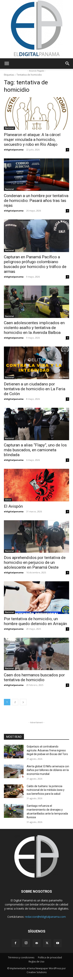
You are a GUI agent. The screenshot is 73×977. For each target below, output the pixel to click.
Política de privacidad (50, 957)
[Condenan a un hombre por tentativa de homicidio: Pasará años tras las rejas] (36, 174)
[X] (47, 943)
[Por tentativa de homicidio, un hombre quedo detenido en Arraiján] (36, 597)
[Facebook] (15, 943)
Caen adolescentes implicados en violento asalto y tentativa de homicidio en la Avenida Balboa (34, 327)
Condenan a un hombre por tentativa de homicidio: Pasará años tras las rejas (36, 200)
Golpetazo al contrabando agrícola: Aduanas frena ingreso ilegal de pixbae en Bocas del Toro (47, 750)
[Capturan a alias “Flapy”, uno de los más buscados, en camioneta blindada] (36, 424)
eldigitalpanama (14, 149)
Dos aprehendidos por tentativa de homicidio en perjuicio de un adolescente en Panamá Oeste (35, 562)
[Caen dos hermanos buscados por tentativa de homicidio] (36, 654)
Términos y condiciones (21, 957)
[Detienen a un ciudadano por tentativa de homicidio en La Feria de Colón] (36, 363)
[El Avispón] (36, 485)
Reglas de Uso (36, 961)
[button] (6, 63)
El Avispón (13, 506)
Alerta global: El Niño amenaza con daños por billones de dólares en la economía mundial (48, 770)
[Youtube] (58, 943)
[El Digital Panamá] (36, 29)
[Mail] (36, 943)
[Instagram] (26, 943)
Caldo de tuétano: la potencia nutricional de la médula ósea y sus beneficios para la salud (45, 790)
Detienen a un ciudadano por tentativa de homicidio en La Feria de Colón (34, 389)
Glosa (8, 499)
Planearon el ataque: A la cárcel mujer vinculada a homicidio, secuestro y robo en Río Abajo (32, 139)
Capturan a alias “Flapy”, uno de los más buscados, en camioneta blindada (35, 450)
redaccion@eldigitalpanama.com (45, 917)
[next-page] (23, 702)
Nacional (9, 128)
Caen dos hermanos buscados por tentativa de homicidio (34, 677)
